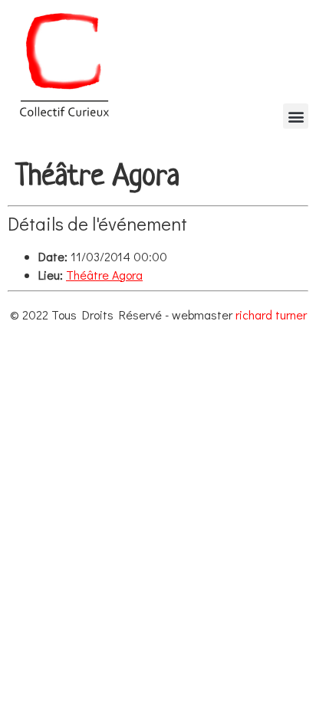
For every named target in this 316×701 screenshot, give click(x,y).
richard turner (271, 314)
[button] (295, 116)
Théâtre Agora (104, 275)
